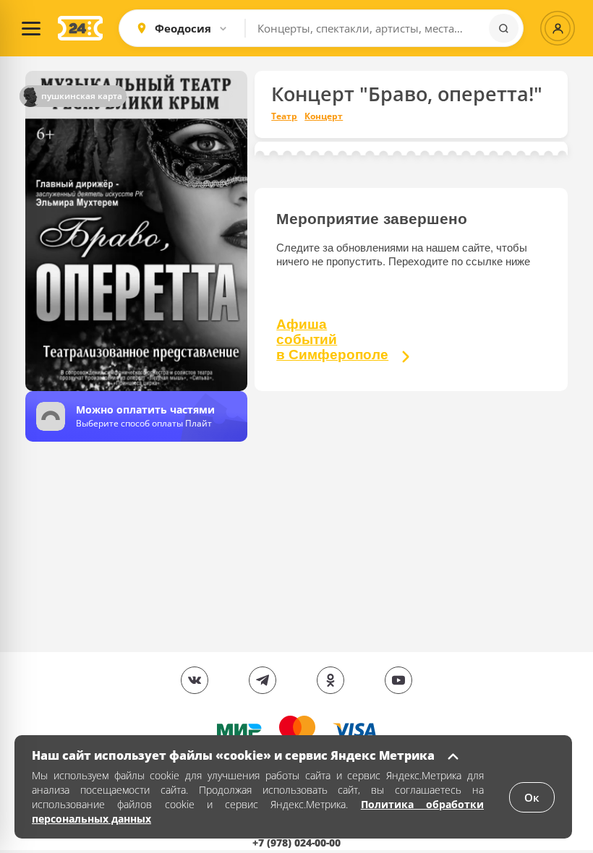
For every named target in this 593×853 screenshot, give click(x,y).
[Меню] (31, 28)
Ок (531, 797)
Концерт (323, 116)
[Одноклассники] (330, 680)
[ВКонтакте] (194, 680)
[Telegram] (262, 680)
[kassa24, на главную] (80, 28)
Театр (284, 116)
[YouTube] (398, 680)
